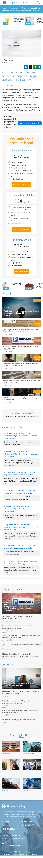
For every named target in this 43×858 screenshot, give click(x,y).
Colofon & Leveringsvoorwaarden (15, 855)
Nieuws (5, 821)
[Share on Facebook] (26, 67)
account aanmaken (13, 95)
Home (4, 8)
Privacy (34, 855)
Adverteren (27, 821)
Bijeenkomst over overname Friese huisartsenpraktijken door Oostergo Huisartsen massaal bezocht (21, 435)
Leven (6, 62)
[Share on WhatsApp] (35, 67)
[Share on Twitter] (30, 67)
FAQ (3, 825)
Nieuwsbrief (28, 825)
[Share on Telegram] (39, 67)
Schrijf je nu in (9, 829)
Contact (22, 857)
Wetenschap (13, 8)
